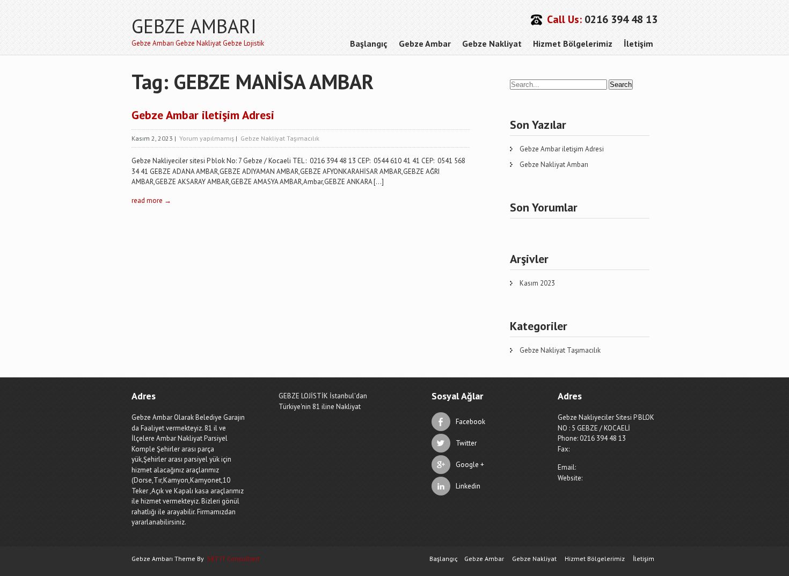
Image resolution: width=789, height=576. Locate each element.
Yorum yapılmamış (206, 138)
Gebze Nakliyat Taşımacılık (279, 138)
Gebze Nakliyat (492, 43)
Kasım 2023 (537, 283)
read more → (151, 200)
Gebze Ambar (425, 43)
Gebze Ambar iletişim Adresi (203, 114)
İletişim (638, 43)
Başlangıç (369, 43)
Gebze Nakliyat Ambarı (554, 164)
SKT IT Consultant (233, 559)
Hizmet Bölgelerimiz (572, 43)
